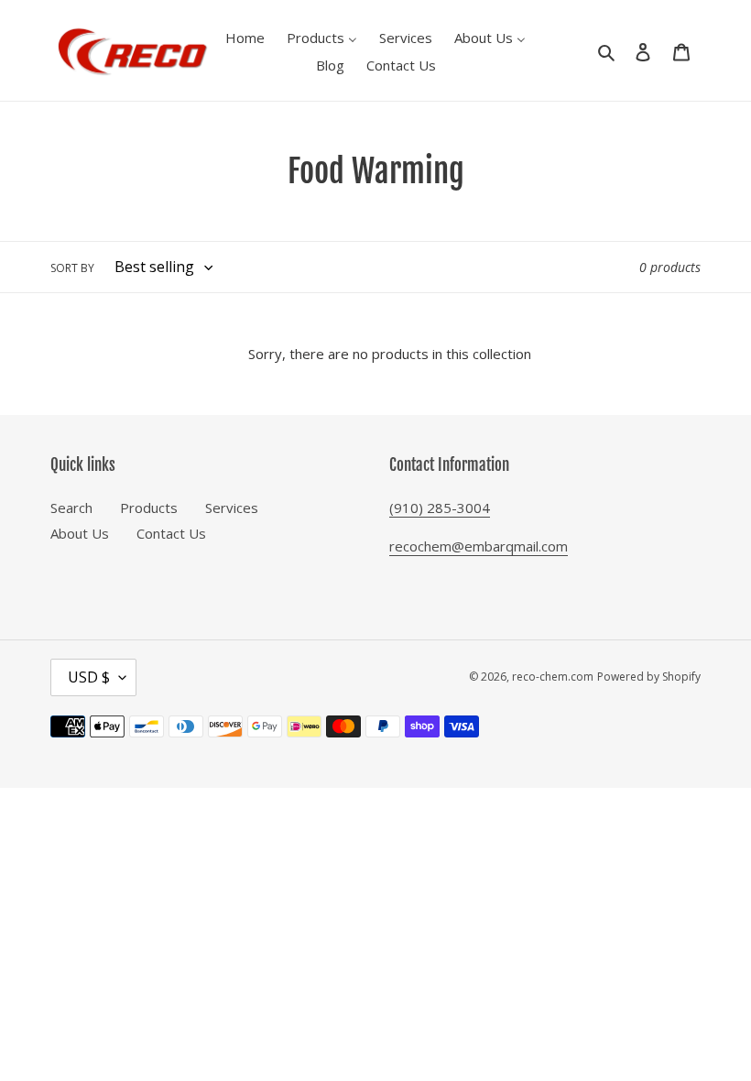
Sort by (72, 268)
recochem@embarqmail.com (478, 546)
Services (231, 507)
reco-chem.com (552, 676)
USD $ (89, 677)
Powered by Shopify (649, 676)
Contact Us (171, 533)
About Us (79, 533)
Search (71, 507)
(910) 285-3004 (439, 507)
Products (149, 507)
